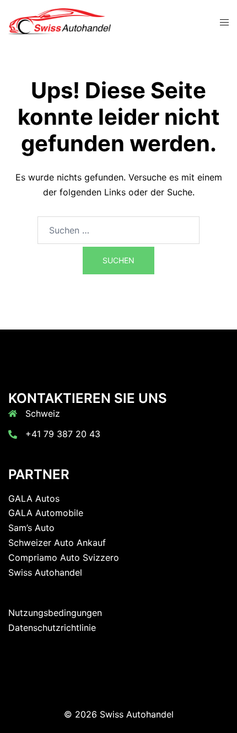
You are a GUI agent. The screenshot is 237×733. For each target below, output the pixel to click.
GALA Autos (34, 498)
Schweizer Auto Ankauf (57, 542)
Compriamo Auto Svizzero (63, 557)
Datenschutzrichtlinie (52, 627)
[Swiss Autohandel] (59, 20)
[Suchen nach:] (118, 230)
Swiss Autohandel (45, 572)
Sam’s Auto (31, 527)
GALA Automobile (45, 512)
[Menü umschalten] (224, 22)
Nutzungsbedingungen (55, 612)
